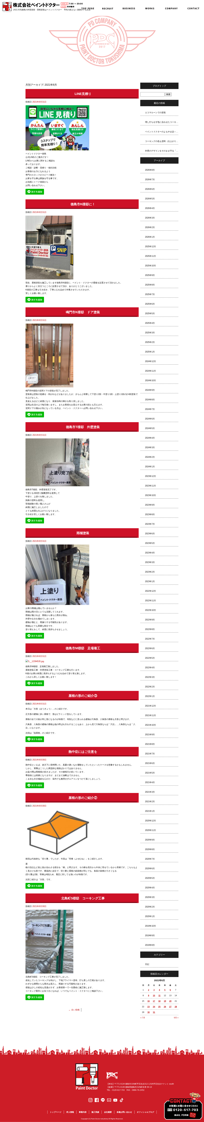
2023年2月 (150, 572)
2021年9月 (150, 734)
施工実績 (150, 8)
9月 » (176, 1018)
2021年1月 (150, 811)
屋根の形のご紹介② (83, 798)
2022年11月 (150, 600)
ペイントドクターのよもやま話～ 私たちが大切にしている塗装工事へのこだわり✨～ (161, 131)
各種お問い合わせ (193, 8)
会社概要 (171, 8)
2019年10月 (150, 926)
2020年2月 (150, 907)
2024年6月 (150, 419)
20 (170, 1001)
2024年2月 (150, 457)
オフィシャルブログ (145, 1112)
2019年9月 (150, 935)
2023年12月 (150, 476)
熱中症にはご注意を (83, 751)
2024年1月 (150, 466)
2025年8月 (150, 285)
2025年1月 (150, 352)
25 (159, 1007)
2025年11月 (150, 256)
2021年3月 (150, 792)
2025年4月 (150, 323)
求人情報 (107, 8)
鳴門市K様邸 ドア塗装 (83, 312)
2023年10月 (150, 495)
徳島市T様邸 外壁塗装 (83, 427)
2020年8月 (150, 849)
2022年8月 (150, 629)
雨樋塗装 (82, 533)
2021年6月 (150, 763)
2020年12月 (150, 820)
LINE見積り (83, 94)
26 (165, 1007)
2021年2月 (150, 801)
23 (148, 1007)
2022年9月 (150, 619)
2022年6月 (150, 648)
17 (154, 1001)
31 (154, 1012)
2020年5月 (150, 878)
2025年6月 (150, 304)
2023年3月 (150, 562)
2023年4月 (150, 553)
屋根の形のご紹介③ (83, 695)
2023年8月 (150, 514)
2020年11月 (150, 830)
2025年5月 (150, 313)
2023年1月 (150, 581)
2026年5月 (150, 198)
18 (159, 1001)
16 (148, 1001)
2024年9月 (150, 390)
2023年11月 (150, 486)
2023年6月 (150, 533)
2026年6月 (150, 189)
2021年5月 (150, 773)
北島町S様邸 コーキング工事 (83, 898)
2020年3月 (150, 897)
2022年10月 (150, 610)
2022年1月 (150, 696)
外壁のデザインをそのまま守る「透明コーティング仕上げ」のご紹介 (161, 151)
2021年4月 (150, 782)
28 (176, 1007)
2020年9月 (150, 840)
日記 (147, 964)
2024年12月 (150, 361)
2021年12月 (150, 706)
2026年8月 (150, 170)
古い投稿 (74, 1010)
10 (154, 995)
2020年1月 (150, 916)
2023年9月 (150, 505)
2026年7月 (150, 179)
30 (148, 1012)
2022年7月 (150, 639)
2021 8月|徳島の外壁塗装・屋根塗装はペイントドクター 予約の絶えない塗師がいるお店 (52, 10)
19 (165, 1001)
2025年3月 (150, 332)
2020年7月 (150, 859)
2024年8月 (150, 399)
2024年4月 (150, 438)
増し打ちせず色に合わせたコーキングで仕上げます (161, 122)
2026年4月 (150, 208)
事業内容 (128, 8)
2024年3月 (150, 447)
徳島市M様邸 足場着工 (83, 648)
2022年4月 (150, 667)
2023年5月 (150, 543)
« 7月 (142, 1018)
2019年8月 (150, 945)
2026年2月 (150, 227)
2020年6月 (150, 868)
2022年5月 (150, 658)
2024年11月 (150, 371)
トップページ (85, 8)
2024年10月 (150, 380)
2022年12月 (150, 591)
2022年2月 (150, 686)
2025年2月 (150, 342)
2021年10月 (150, 725)
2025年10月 (150, 265)
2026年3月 (150, 218)
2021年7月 (150, 753)
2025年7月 (150, 294)
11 (159, 995)
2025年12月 (150, 246)
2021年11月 (150, 715)
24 (154, 1007)
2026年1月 (150, 237)
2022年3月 (150, 677)
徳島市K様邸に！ (83, 204)
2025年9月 (150, 275)
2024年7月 (150, 409)
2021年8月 (150, 744)
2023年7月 (150, 524)
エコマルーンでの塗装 (155, 112)
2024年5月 (150, 428)
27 (170, 1007)
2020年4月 (150, 887)
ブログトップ (159, 86)
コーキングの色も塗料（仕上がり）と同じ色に (161, 141)
